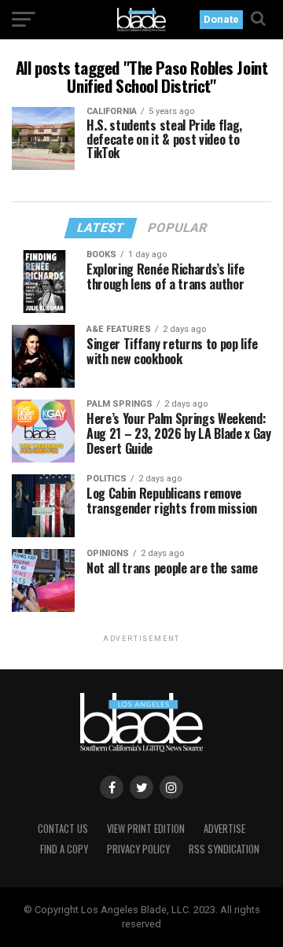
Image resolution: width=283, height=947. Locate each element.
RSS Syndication (224, 849)
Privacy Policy (138, 849)
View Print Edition (146, 828)
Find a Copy (64, 849)
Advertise (224, 828)
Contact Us (63, 828)
